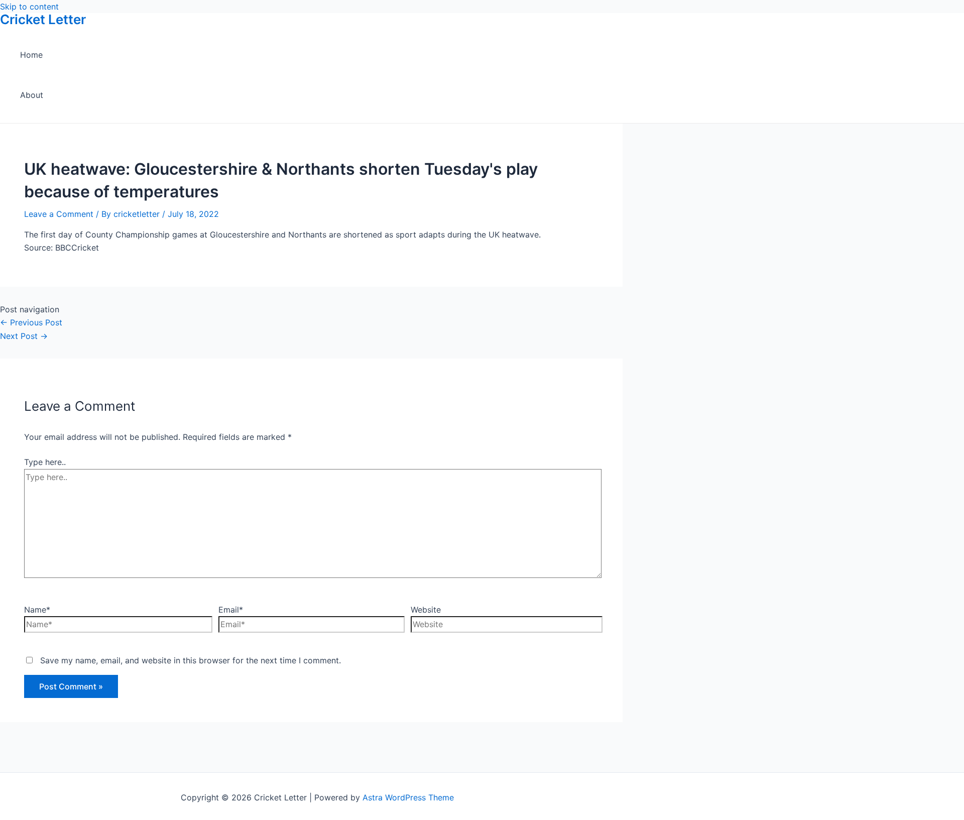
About (31, 95)
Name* (37, 610)
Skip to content (29, 7)
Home (31, 55)
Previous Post (31, 322)
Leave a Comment (58, 214)
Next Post (24, 336)
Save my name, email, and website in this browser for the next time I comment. (190, 660)
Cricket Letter (43, 19)
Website (426, 610)
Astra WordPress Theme (408, 797)
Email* (230, 610)
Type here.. (45, 462)
